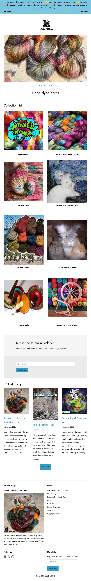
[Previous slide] (33, 85)
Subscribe (22, 369)
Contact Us (51, 504)
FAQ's (49, 500)
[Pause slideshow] (86, 85)
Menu (8, 11)
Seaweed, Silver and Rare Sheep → (15, 420)
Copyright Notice (53, 514)
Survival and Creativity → (74, 420)
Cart (85, 11)
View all (45, 466)
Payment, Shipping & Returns (57, 497)
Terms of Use (51, 510)
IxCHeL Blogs (10, 485)
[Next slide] (57, 85)
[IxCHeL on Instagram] (12, 557)
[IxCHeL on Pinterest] (8, 557)
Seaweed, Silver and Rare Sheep (15, 490)
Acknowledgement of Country (57, 490)
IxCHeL (52, 576)
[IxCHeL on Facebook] (5, 557)
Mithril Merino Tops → (45, 425)
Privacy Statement (53, 507)
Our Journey (51, 494)
